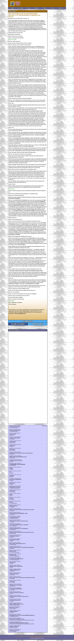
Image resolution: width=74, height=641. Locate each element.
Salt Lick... (11, 498)
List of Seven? (12, 490)
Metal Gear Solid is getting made (16, 566)
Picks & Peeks (30, 636)
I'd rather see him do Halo (14, 437)
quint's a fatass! (12, 434)
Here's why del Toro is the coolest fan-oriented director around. (22, 577)
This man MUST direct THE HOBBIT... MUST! (18, 513)
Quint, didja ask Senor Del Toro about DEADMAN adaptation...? (22, 615)
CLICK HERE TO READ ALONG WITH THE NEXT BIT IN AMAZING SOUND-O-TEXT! (26, 50)
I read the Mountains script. (14, 600)
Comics (45, 8)
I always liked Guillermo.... (14, 536)
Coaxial (28, 8)
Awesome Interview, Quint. (14, 426)
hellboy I (11, 468)
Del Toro (11, 502)
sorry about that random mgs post (16, 558)
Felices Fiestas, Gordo (13, 607)
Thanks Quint (12, 449)
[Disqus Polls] (28, 346)
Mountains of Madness (14, 626)
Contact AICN (41, 637)
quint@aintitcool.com (21, 313)
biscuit (10, 494)
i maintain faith (12, 562)
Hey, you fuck (12, 483)
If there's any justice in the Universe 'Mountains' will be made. (21, 509)
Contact (52, 8)
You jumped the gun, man (14, 517)
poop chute (11, 475)
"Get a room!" (12, 581)
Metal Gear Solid (12, 554)
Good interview (12, 441)
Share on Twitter (38, 324)
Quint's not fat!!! (12, 551)
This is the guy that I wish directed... (16, 592)
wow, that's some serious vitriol (15, 460)
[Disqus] (28, 376)
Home (12, 8)
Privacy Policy (35, 637)
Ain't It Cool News (18, 3)
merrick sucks (12, 445)
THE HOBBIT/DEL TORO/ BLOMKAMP (17, 464)
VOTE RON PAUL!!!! (13, 611)
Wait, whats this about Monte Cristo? (16, 619)
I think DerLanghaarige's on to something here (18, 528)
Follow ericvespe (28, 321)
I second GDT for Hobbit (14, 539)
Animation (40, 636)
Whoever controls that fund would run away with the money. (21, 532)
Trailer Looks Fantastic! (14, 573)
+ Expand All (44, 425)
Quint (16, 20)
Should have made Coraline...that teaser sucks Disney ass (21, 453)
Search (60, 8)
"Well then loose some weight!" (15, 585)
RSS (31, 637)
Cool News (20, 8)
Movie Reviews (35, 636)
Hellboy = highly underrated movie (16, 603)
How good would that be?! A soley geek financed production (21, 547)
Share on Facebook (18, 324)
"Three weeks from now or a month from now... (18, 520)
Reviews (37, 8)
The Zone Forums (55, 636)
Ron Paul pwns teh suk (14, 630)
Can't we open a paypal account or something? (18, 524)
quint (28, 18)
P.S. (10, 471)
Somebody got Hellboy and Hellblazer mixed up (19, 622)
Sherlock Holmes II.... (13, 505)
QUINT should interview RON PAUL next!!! (18, 456)
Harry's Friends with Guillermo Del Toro (17, 543)
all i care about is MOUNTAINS (15, 588)
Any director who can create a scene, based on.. (19, 596)
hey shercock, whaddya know (15, 479)
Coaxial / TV (25, 636)
